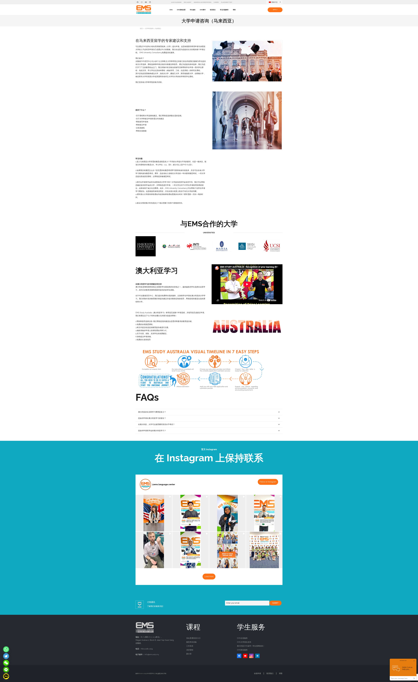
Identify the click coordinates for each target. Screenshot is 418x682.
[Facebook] (138, 2)
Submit (275, 603)
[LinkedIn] (150, 2)
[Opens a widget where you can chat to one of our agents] (403, 669)
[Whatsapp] (6, 649)
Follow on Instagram (268, 482)
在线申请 (257, 673)
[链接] (144, 9)
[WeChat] (6, 663)
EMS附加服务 (242, 650)
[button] (173, 9)
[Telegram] (6, 656)
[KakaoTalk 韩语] (6, 676)
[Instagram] (142, 2)
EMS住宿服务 (242, 638)
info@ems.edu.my (152, 654)
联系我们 (269, 673)
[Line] (6, 670)
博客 (280, 673)
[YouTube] (146, 2)
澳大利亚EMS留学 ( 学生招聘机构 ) (250, 646)
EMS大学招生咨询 (244, 642)
